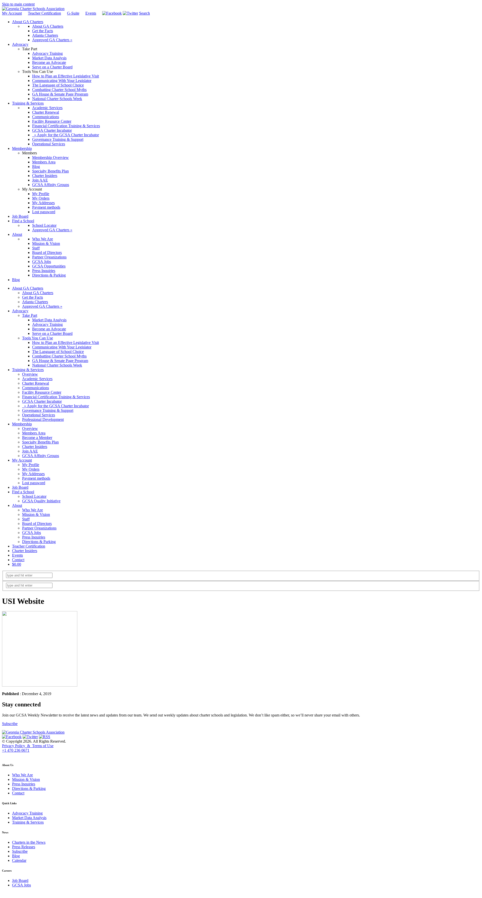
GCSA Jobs (31, 532)
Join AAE (30, 451)
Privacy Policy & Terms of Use (27, 746)
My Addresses (33, 474)
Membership (22, 424)
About (17, 505)
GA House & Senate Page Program (60, 360)
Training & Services (28, 370)
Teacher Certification (44, 13)
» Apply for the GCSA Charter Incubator (55, 406)
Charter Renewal (35, 383)
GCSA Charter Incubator (42, 401)
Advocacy (20, 311)
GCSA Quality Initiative (41, 501)
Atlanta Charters (35, 302)
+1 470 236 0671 (15, 750)
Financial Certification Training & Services (56, 397)
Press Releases (23, 847)
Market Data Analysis (49, 320)
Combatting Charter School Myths (59, 356)
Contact (18, 560)
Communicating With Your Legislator (61, 347)
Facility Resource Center (41, 392)
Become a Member (37, 437)
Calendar (19, 860)
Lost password (33, 483)
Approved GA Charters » (42, 306)
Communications (35, 388)
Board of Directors (37, 523)
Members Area (33, 433)
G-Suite (73, 13)
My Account (12, 13)
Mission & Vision (36, 514)
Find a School (23, 492)
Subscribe (10, 724)
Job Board (20, 487)
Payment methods (36, 478)
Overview (30, 374)
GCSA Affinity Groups (40, 456)
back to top (9, 755)
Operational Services (38, 415)
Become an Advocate (49, 329)
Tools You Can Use (37, 338)
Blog (16, 856)
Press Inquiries (33, 537)
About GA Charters (27, 288)
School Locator (34, 496)
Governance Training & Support (47, 410)
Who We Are (32, 510)
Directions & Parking (39, 542)
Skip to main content (18, 4)
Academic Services (37, 379)
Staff (26, 519)
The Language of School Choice (58, 351)
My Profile (30, 465)
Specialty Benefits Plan (40, 442)
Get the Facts (32, 297)
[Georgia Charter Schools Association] (33, 9)
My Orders (30, 469)
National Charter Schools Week (57, 365)
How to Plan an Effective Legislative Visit (65, 342)
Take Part (29, 315)
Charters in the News (28, 842)
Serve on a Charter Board (52, 333)
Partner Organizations (39, 528)
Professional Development (43, 419)
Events (90, 13)
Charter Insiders (34, 446)
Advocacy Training (47, 324)
